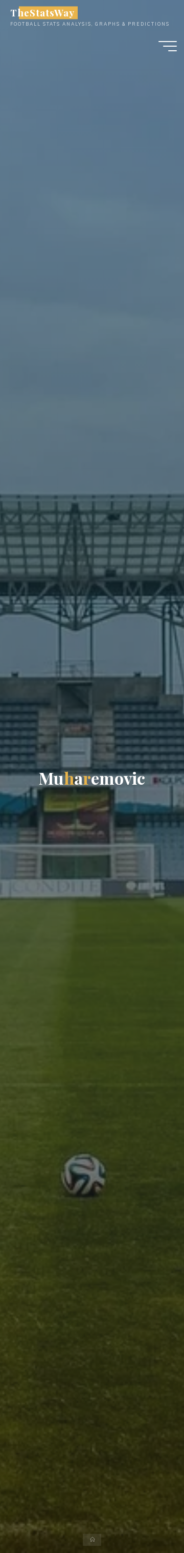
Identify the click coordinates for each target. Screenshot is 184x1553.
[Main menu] (167, 46)
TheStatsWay (42, 12)
